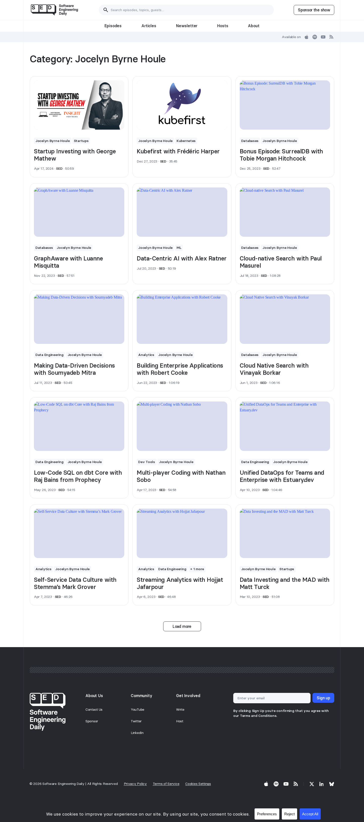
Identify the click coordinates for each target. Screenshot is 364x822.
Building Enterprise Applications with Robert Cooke (180, 369)
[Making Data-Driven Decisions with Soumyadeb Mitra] (79, 319)
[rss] (331, 37)
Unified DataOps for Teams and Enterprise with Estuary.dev (282, 476)
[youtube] (323, 37)
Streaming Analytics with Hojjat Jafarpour (180, 583)
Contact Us (94, 709)
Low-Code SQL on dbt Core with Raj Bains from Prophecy (78, 476)
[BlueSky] (332, 784)
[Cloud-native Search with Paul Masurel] (285, 212)
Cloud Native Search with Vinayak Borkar (274, 369)
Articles (148, 25)
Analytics (146, 354)
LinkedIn (137, 732)
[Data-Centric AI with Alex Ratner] (182, 212)
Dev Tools (146, 462)
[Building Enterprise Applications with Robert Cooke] (182, 319)
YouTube (137, 709)
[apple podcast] (306, 37)
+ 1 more (197, 569)
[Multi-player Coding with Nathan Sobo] (182, 426)
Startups (81, 141)
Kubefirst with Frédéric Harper (178, 151)
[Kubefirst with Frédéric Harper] (182, 105)
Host (179, 721)
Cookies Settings (198, 783)
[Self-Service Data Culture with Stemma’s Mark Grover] (79, 533)
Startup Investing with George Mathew (75, 155)
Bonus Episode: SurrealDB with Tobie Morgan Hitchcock (281, 155)
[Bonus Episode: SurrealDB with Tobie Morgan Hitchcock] (285, 105)
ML (179, 247)
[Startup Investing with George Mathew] (79, 105)
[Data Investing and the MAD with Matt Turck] (285, 533)
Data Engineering (49, 354)
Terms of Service (166, 783)
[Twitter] (312, 784)
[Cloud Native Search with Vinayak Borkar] (285, 319)
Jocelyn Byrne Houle (52, 141)
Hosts (222, 25)
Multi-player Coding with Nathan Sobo (181, 476)
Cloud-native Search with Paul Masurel (281, 262)
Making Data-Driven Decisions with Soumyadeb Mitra (74, 369)
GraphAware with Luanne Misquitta (68, 262)
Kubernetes (186, 141)
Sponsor (91, 721)
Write (180, 709)
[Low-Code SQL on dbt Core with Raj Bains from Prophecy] (79, 426)
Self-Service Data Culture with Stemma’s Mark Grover (75, 583)
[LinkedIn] (322, 784)
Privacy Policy (135, 783)
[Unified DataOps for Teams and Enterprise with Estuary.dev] (285, 426)
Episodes (113, 25)
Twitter (136, 721)
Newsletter (186, 25)
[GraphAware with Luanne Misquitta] (79, 212)
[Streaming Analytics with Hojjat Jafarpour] (182, 533)
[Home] (54, 10)
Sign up (323, 697)
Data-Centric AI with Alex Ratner (182, 258)
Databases (250, 141)
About (253, 25)
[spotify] (314, 37)
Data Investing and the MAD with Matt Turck (285, 583)
